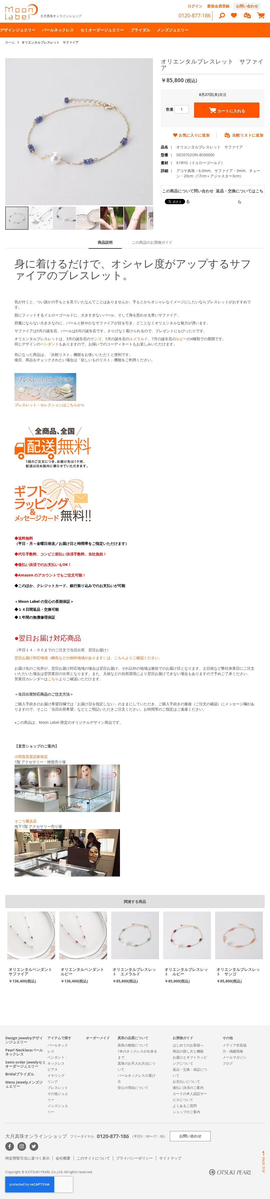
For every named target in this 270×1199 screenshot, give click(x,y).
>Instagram (21, 1146)
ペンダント (49, 343)
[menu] (135, 30)
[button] (41, 218)
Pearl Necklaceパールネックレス (24, 1052)
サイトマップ (170, 1158)
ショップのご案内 (186, 1111)
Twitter (34, 1146)
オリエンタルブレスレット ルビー (186, 971)
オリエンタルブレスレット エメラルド (134, 971)
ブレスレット (57, 1087)
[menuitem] (18, 30)
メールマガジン (235, 1057)
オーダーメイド (98, 1038)
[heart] (234, 17)
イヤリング (56, 1075)
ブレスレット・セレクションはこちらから (50, 404)
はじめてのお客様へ (188, 1045)
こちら (53, 678)
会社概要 (63, 1158)
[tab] (105, 243)
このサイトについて (93, 1158)
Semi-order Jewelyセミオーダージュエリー (25, 1064)
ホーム (10, 42)
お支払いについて (186, 1081)
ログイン (195, 5)
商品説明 (105, 242)
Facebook (9, 1146)
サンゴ (96, 338)
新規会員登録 (218, 5)
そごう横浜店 (26, 821)
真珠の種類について (133, 1045)
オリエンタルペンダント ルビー (84, 971)
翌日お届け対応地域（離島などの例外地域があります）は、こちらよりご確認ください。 (88, 657)
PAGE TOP (263, 1161)
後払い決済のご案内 (188, 1087)
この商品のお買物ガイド (152, 242)
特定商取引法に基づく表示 (27, 1158)
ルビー (181, 338)
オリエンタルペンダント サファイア (32, 971)
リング (52, 1081)
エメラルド (138, 338)
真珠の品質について (133, 1038)
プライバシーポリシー (134, 1158)
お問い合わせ (247, 5)
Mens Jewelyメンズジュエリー (24, 1084)
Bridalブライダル (19, 1074)
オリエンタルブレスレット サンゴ (238, 971)
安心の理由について (133, 1087)
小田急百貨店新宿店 (31, 756)
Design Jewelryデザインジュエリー (24, 1040)
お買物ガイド (183, 1038)
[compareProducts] (247, 16)
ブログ (228, 1063)
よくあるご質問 (185, 1105)
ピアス (52, 1069)
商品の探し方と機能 (188, 1051)
